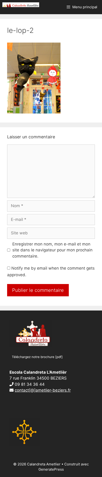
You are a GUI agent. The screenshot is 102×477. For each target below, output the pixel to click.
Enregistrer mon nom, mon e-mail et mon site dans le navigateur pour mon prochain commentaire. (52, 250)
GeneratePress (51, 469)
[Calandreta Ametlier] (21, 4)
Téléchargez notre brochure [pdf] (37, 357)
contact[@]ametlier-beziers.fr (43, 390)
